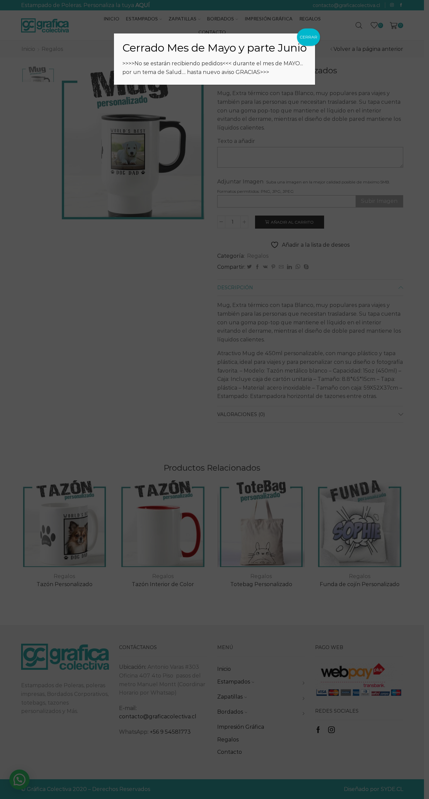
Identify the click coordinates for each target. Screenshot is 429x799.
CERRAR (308, 36)
